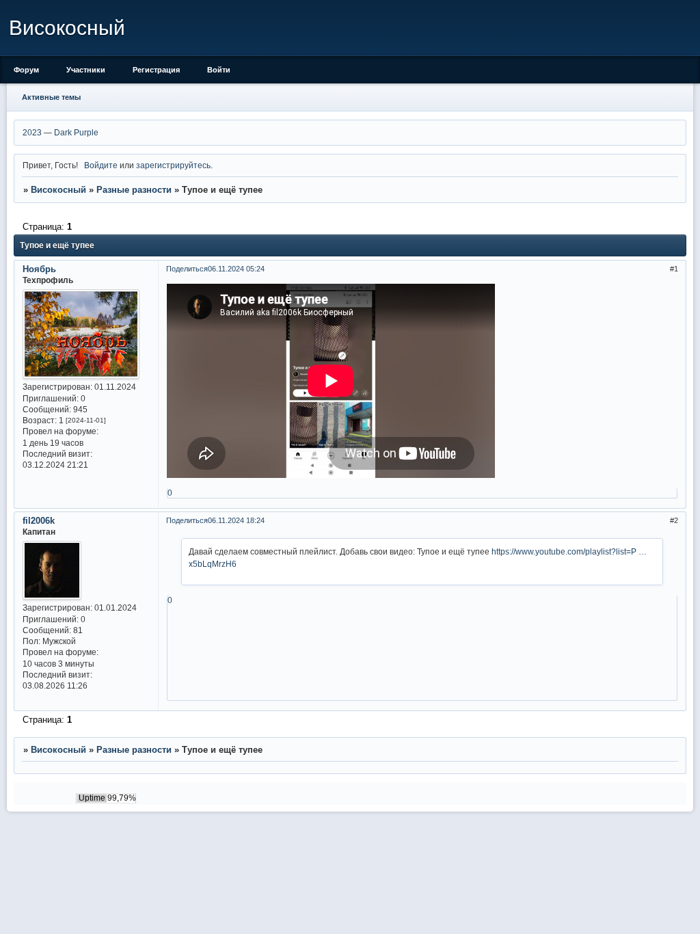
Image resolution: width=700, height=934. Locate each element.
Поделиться (187, 269)
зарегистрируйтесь (173, 165)
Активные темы (51, 97)
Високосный (58, 190)
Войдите (101, 165)
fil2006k (39, 521)
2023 (32, 132)
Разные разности (134, 190)
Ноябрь (39, 269)
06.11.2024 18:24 (236, 520)
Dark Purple (76, 132)
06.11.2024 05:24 (236, 269)
